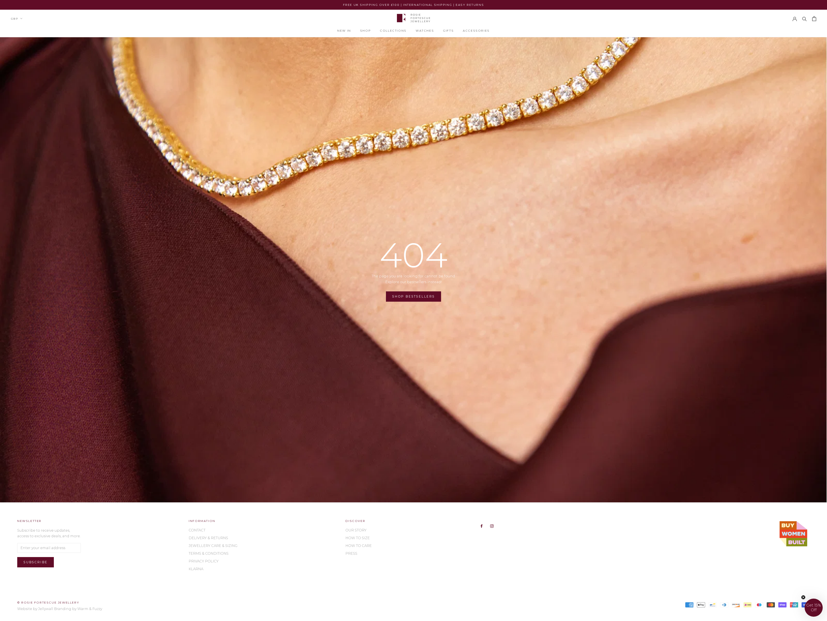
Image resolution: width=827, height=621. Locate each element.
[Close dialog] (501, 269)
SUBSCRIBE (459, 340)
